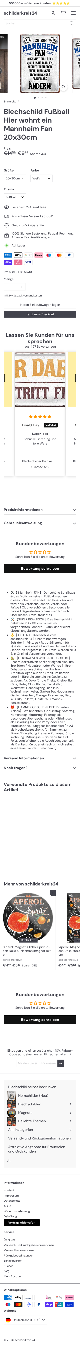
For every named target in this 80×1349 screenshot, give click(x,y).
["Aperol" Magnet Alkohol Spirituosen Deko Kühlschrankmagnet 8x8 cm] (28, 930)
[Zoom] (63, 87)
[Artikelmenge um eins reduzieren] (7, 287)
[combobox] (40, 23)
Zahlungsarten (13, 1260)
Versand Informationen (19, 1250)
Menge (9, 279)
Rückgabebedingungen (18, 1255)
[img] (40, 417)
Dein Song (10, 1216)
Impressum (11, 1195)
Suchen (8, 1266)
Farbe (34, 170)
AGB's (8, 1206)
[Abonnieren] (60, 1063)
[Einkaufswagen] (63, 13)
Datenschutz (12, 1201)
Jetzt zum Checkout (40, 314)
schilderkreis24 (20, 13)
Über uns (10, 1240)
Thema (9, 189)
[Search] (71, 23)
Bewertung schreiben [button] (40, 568)
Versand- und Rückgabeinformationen (29, 1245)
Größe (9, 170)
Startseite (10, 101)
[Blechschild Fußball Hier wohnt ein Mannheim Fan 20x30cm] (28, 834)
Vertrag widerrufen (21, 1222)
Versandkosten (32, 295)
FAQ (6, 1271)
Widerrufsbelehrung (17, 1211)
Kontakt (9, 1190)
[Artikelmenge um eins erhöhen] (22, 287)
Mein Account (13, 1276)
